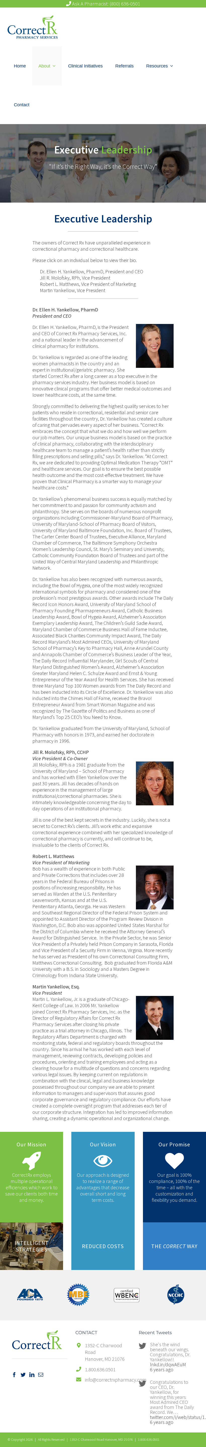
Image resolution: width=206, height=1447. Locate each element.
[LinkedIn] (31, 1374)
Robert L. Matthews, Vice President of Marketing (88, 284)
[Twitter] (23, 1374)
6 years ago (161, 1369)
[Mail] (40, 1374)
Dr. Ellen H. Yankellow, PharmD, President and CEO (91, 271)
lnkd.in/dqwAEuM (168, 1364)
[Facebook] (14, 1374)
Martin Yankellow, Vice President (72, 290)
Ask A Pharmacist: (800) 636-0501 (105, 3)
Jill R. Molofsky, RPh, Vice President (75, 278)
